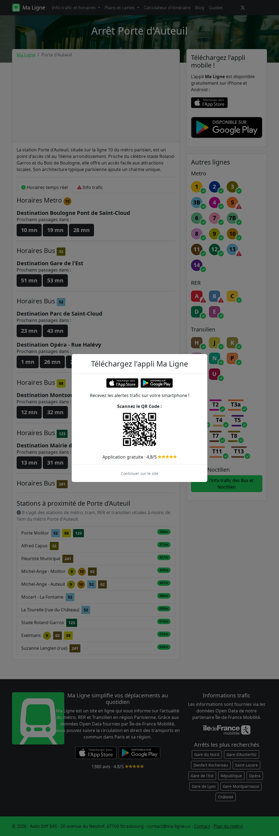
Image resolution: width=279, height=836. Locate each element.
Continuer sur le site (139, 473)
